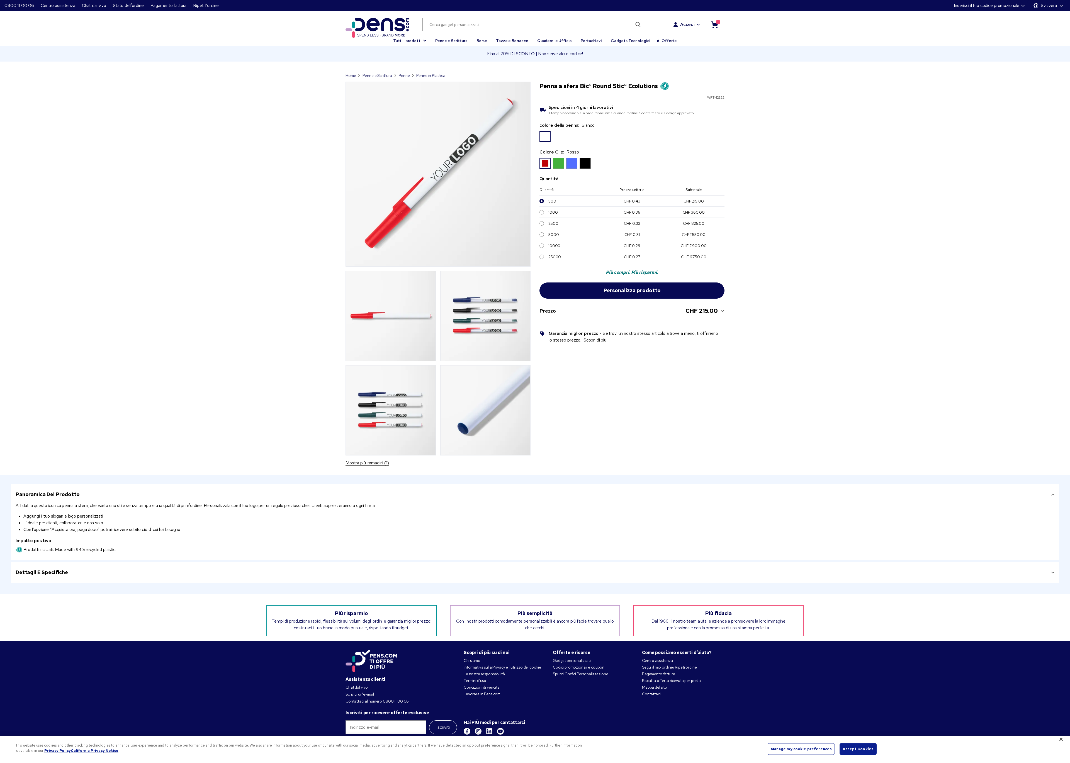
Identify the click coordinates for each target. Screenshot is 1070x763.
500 (552, 201)
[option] (545, 136)
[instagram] (478, 731)
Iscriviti (443, 727)
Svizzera (1049, 5)
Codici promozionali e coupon (578, 667)
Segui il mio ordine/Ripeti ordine (669, 667)
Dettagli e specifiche (42, 572)
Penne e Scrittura (451, 40)
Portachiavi (591, 40)
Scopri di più (594, 340)
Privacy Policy (57, 750)
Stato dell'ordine (128, 5)
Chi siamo (472, 660)
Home (351, 75)
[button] (410, 38)
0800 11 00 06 (19, 5)
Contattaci (651, 693)
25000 (554, 256)
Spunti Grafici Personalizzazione (580, 673)
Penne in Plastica (430, 75)
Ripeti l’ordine (206, 5)
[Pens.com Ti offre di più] (371, 660)
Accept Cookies (858, 749)
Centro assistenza (58, 5)
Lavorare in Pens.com (482, 693)
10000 (554, 245)
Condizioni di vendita (482, 687)
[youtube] (500, 731)
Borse (481, 40)
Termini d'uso (475, 680)
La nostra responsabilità (484, 673)
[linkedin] (489, 731)
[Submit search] (638, 24)
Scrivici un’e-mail (360, 694)
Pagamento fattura (168, 5)
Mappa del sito (654, 687)
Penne (404, 75)
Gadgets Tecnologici (630, 40)
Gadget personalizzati (572, 660)
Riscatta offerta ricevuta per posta (671, 680)
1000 (553, 212)
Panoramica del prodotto (48, 494)
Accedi (687, 24)
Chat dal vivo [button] (94, 5)
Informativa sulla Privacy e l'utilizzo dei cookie (502, 667)
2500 (553, 223)
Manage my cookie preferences (801, 749)
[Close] (1061, 739)
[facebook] (467, 731)
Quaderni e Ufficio (554, 40)
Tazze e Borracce (512, 40)
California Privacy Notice (94, 750)
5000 (553, 234)
